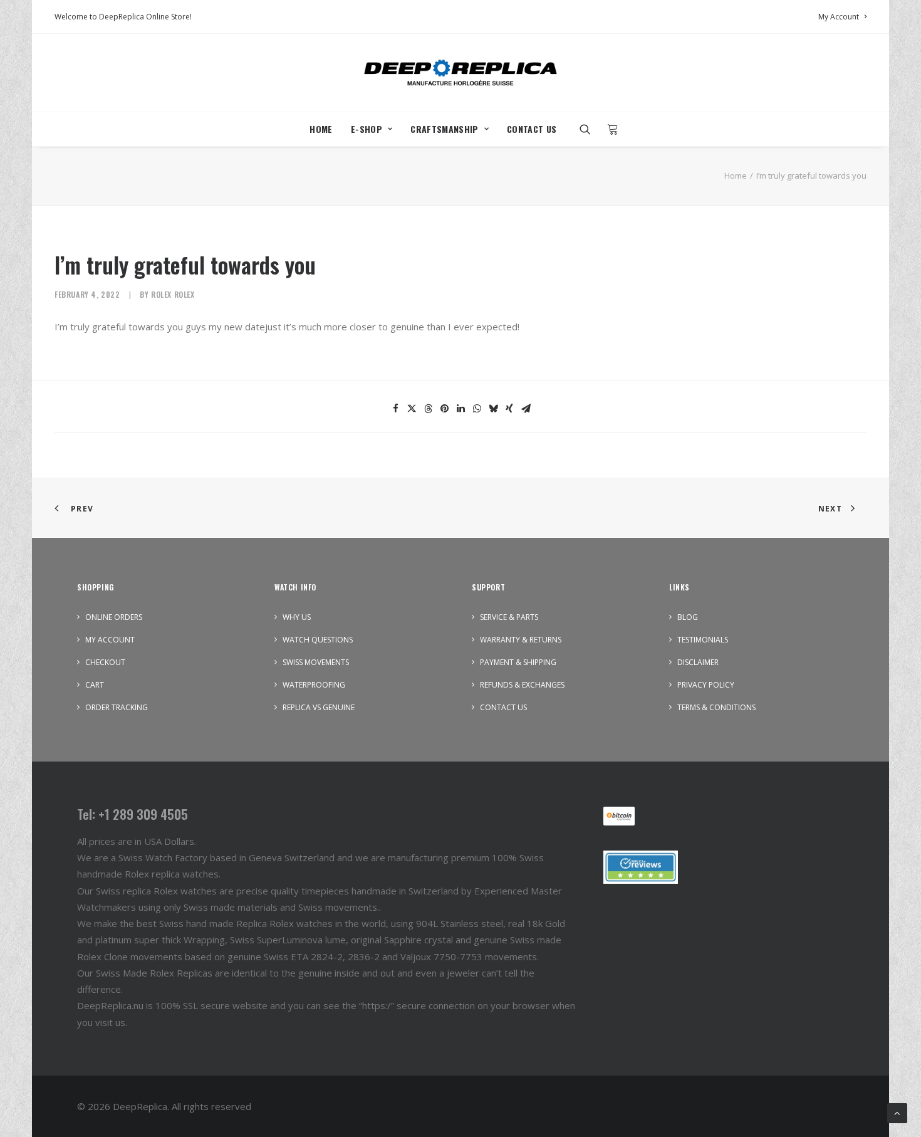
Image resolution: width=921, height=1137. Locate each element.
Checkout (105, 662)
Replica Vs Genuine (319, 707)
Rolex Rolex (173, 294)
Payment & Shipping (518, 662)
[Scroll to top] (897, 1112)
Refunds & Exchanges (522, 684)
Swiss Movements (316, 662)
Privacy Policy (705, 684)
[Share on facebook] (395, 408)
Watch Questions (318, 639)
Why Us (297, 617)
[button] (589, 129)
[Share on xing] (509, 408)
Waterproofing (314, 684)
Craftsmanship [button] (444, 128)
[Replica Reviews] (640, 867)
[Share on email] (525, 408)
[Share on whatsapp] (476, 408)
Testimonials (702, 639)
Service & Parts (509, 617)
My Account (838, 16)
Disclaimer (698, 662)
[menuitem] (842, 16)
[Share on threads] (427, 408)
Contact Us (532, 128)
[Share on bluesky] (493, 408)
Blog (687, 617)
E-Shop (366, 128)
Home (321, 128)
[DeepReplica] (460, 73)
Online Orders (113, 617)
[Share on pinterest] (444, 408)
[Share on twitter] (411, 408)
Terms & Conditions (716, 707)
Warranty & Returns (520, 639)
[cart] (609, 129)
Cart (94, 684)
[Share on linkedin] (460, 408)
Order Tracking (116, 707)
